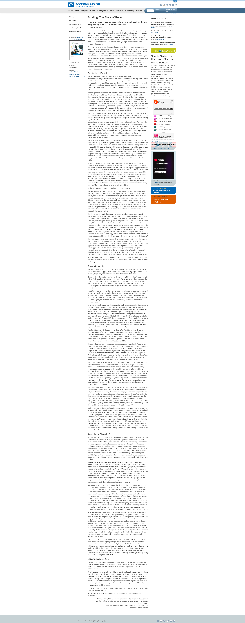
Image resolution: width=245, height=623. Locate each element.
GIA (152, 139)
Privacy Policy (97, 621)
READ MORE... (155, 33)
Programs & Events (88, 11)
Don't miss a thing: (161, 190)
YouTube (170, 4)
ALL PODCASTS (157, 141)
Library (71, 17)
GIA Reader (72, 20)
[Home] (84, 4)
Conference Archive (75, 31)
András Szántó (73, 72)
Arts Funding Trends (75, 28)
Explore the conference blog (161, 148)
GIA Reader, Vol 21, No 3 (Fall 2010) (76, 38)
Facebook (161, 4)
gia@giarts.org (106, 621)
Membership (129, 11)
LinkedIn (167, 4)
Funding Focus (102, 11)
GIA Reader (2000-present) (77, 77)
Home (70, 11)
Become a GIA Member (171, 13)
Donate (139, 11)
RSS (176, 4)
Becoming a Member (160, 200)
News (112, 11)
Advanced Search (157, 10)
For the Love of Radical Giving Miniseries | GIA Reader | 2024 (168, 139)
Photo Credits (89, 621)
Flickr (173, 4)
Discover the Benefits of (160, 199)
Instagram (164, 4)
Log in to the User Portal (170, 10)
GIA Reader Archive (75, 24)
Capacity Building (74, 74)
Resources (119, 11)
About (77, 11)
